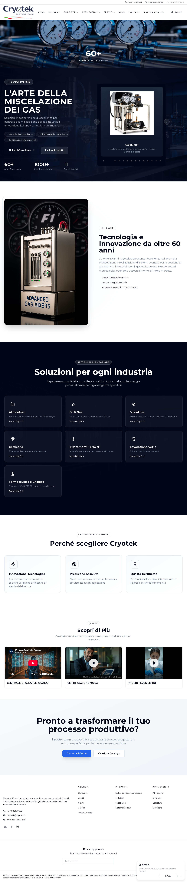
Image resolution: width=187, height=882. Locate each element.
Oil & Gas (157, 798)
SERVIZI (108, 12)
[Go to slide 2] (107, 161)
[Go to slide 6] (127, 161)
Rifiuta (168, 876)
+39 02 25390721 (15, 811)
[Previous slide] (97, 122)
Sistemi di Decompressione (129, 793)
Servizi (81, 798)
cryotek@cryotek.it (16, 815)
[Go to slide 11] (147, 161)
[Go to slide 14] (160, 161)
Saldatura (157, 803)
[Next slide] (167, 122)
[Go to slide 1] (103, 161)
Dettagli (142, 871)
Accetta (148, 876)
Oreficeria (157, 808)
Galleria (81, 808)
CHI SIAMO (54, 12)
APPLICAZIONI (90, 12)
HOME (41, 12)
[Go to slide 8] (135, 161)
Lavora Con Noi (85, 813)
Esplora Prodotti (54, 150)
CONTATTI (135, 12)
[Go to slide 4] (119, 161)
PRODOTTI (70, 12)
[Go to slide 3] (113, 161)
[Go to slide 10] (143, 161)
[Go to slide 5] (123, 161)
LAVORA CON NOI (154, 12)
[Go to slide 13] (156, 161)
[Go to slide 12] (152, 161)
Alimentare (158, 793)
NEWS (122, 12)
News (81, 803)
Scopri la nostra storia (113, 295)
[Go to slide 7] (131, 161)
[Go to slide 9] (139, 161)
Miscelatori (121, 803)
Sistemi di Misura (124, 808)
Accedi (178, 12)
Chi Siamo (83, 793)
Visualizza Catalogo (109, 753)
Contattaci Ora (75, 753)
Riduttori (120, 798)
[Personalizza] (180, 876)
